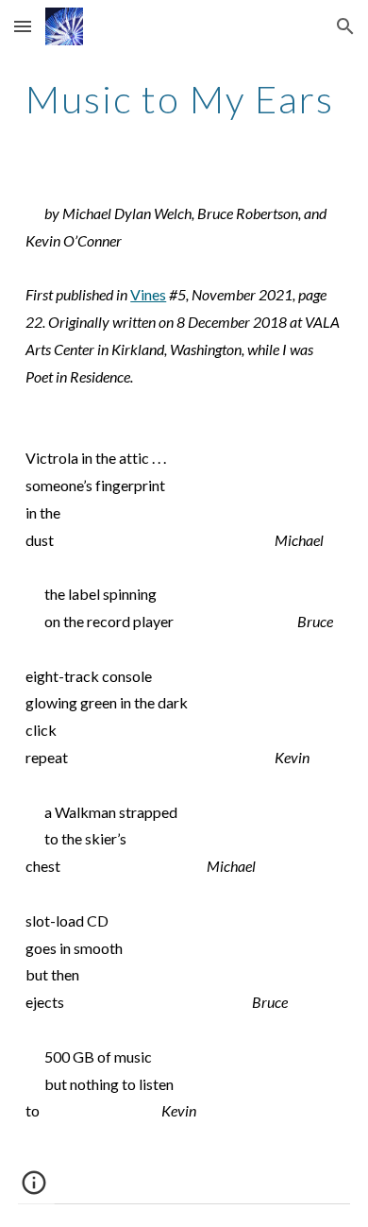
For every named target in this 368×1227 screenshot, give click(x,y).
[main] (184, 99)
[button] (22, 26)
